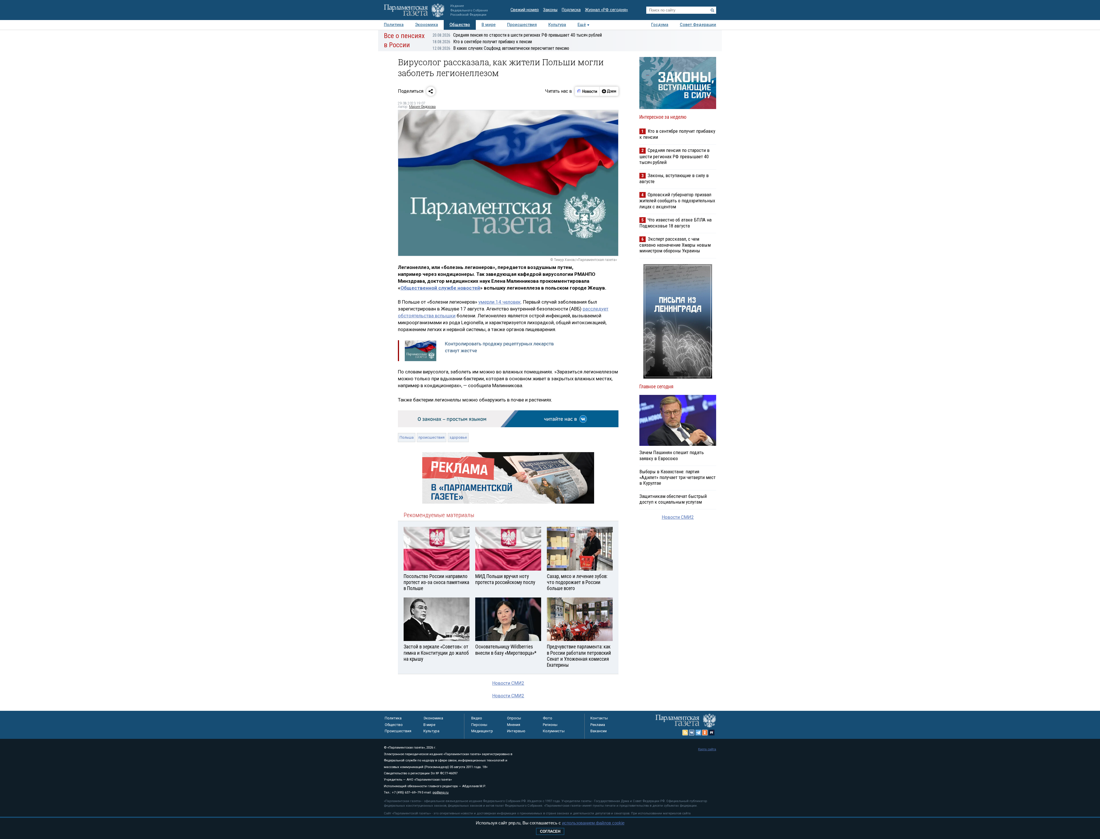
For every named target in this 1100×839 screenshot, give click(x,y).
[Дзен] (608, 91)
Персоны (479, 725)
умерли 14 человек (499, 302)
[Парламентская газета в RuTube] (711, 732)
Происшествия (522, 24)
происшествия (432, 437)
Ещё (582, 24)
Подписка (571, 9)
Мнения (513, 725)
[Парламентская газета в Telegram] (698, 732)
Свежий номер (524, 9)
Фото (547, 718)
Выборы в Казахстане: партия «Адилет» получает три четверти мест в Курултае (677, 477)
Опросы (514, 718)
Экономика (426, 24)
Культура (557, 24)
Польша (407, 437)
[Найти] (712, 10)
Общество (459, 24)
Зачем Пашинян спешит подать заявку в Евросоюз (671, 455)
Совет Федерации (698, 24)
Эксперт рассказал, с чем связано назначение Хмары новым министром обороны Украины (675, 245)
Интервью (516, 731)
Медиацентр (482, 731)
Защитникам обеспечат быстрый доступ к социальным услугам (673, 499)
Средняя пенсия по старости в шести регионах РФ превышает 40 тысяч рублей (517, 35)
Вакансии (598, 731)
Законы (550, 9)
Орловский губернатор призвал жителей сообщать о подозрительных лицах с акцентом (677, 200)
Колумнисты (554, 731)
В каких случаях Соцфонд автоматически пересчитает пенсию (501, 48)
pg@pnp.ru (441, 792)
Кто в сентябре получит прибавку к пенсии (482, 41)
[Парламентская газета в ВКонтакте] (692, 732)
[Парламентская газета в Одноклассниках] (705, 732)
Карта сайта (707, 749)
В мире (489, 24)
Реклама (597, 725)
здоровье (458, 437)
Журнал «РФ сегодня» (606, 9)
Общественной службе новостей (440, 288)
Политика (394, 24)
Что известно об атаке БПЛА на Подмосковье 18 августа (675, 223)
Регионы (550, 725)
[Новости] (587, 91)
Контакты (599, 718)
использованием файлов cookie (593, 822)
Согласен (550, 831)
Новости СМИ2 (508, 683)
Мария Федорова (422, 107)
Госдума (659, 24)
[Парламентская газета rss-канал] (685, 732)
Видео (476, 718)
